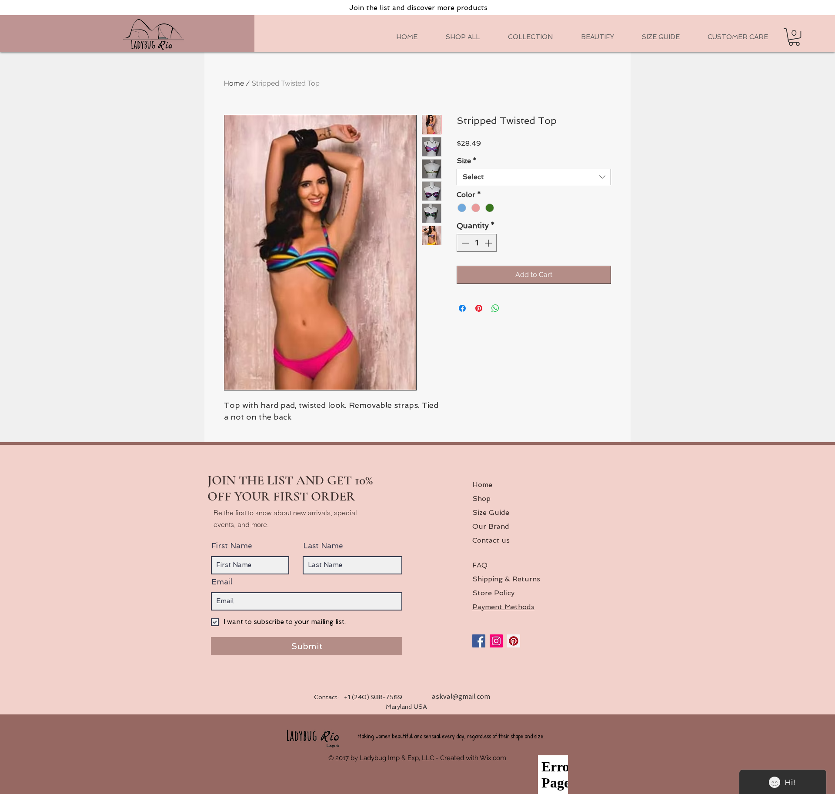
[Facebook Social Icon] (478, 640)
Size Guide (490, 512)
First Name (231, 546)
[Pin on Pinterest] (479, 308)
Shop (481, 498)
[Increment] (489, 243)
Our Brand (490, 526)
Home (234, 83)
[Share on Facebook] (462, 308)
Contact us (491, 540)
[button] (530, 37)
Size (467, 161)
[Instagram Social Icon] (496, 640)
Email (221, 582)
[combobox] (534, 177)
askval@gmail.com (461, 697)
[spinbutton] (477, 243)
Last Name (323, 546)
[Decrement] (464, 243)
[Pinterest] (513, 640)
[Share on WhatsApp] (495, 308)
